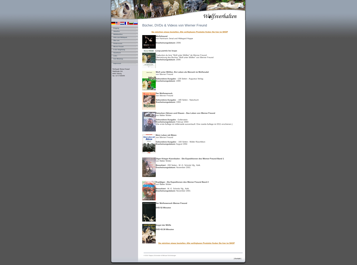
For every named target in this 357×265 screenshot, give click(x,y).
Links (115, 56)
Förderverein (117, 43)
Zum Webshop (118, 59)
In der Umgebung (119, 49)
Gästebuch (117, 52)
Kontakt (237, 259)
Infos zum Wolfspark (120, 37)
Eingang (116, 28)
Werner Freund (118, 46)
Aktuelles (116, 31)
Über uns (116, 40)
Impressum (117, 63)
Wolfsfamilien (118, 34)
